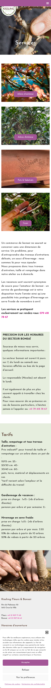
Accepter (25, 662)
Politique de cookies (12, 684)
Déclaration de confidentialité (33, 684)
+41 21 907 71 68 (14, 615)
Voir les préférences (25, 678)
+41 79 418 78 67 (38, 409)
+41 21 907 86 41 (15, 618)
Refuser (25, 670)
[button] (47, 632)
